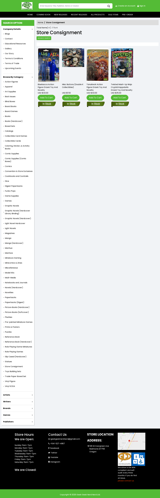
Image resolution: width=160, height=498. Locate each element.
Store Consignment (14, 366)
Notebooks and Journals (16, 282)
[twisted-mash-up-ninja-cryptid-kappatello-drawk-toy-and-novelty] (122, 65)
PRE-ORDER (127, 14)
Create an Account (126, 5)
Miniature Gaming (13, 258)
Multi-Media (10, 277)
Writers (7, 401)
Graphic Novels (12, 205)
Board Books (10, 106)
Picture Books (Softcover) (17, 312)
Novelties (9, 292)
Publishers (8, 421)
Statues (8, 361)
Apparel (8, 86)
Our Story (9, 53)
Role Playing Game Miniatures (18, 346)
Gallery (8, 48)
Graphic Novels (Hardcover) (18, 218)
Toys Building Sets (13, 371)
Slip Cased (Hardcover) (15, 356)
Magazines (10, 233)
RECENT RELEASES (79, 14)
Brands (6, 408)
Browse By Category (13, 77)
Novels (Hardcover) (14, 287)
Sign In (142, 5)
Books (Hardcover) (13, 121)
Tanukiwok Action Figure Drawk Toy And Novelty (97, 87)
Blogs (7, 33)
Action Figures (11, 81)
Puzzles (8, 332)
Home (40, 22)
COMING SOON (43, 14)
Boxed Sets (10, 126)
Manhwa (9, 253)
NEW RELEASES (60, 14)
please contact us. (126, 480)
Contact (9, 38)
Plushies (8, 317)
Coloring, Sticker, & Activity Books (17, 147)
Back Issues (10, 96)
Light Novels (10, 228)
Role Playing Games (14, 351)
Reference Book (12, 337)
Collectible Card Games (16, 136)
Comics (8, 166)
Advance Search (44, 38)
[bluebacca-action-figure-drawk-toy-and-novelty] (49, 65)
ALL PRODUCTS (97, 14)
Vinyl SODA (10, 386)
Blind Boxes (10, 101)
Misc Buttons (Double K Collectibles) (72, 86)
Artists (6, 395)
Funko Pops (10, 191)
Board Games (11, 111)
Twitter (54, 452)
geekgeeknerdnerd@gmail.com (65, 439)
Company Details (12, 29)
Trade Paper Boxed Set (15, 376)
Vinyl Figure (10, 381)
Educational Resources (15, 43)
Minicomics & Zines (13, 263)
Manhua (8, 248)
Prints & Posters (12, 327)
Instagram (55, 462)
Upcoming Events (13, 68)
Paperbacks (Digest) (14, 302)
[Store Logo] (26, 6)
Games (8, 200)
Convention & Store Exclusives (19, 171)
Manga (8, 238)
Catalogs (9, 131)
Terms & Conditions (14, 58)
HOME (30, 14)
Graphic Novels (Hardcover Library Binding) (17, 212)
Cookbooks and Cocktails (16, 176)
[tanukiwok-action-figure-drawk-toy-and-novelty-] (98, 65)
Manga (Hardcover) (14, 243)
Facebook (54, 448)
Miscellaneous (11, 267)
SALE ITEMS (113, 14)
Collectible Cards (13, 141)
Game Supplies (12, 196)
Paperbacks (10, 297)
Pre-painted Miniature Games (18, 322)
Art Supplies (10, 91)
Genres (6, 415)
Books (7, 116)
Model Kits (9, 272)
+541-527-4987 (57, 443)
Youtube (54, 457)
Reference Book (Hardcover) (18, 341)
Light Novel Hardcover (15, 223)
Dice (7, 181)
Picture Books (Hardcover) (17, 307)
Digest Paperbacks (13, 186)
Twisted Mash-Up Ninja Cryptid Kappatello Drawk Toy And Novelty (121, 87)
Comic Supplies (12, 153)
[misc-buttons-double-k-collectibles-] (73, 65)
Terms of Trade (12, 63)
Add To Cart (46, 97)
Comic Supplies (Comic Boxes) (15, 160)
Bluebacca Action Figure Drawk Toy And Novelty (48, 87)
